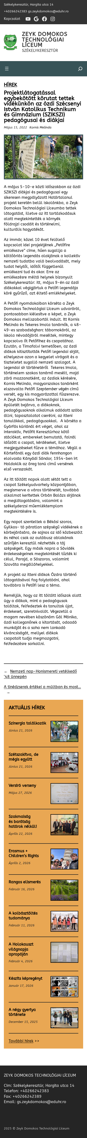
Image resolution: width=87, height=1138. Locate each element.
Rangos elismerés (25, 882)
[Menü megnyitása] (7, 69)
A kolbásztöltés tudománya (23, 915)
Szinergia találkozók (27, 723)
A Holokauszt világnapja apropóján (21, 949)
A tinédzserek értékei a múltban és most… (42, 687)
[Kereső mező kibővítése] (80, 69)
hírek (10, 85)
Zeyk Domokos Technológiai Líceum (44, 39)
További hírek (21, 1041)
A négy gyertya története (22, 1012)
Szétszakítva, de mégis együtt (23, 757)
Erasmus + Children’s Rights (24, 853)
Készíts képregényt (25, 978)
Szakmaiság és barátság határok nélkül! (23, 821)
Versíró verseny (22, 785)
